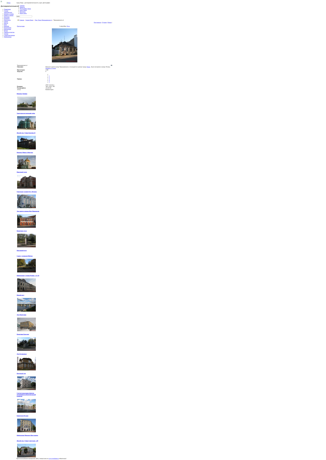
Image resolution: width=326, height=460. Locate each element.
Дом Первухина (21, 315)
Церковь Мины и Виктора (25, 152)
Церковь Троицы (22, 93)
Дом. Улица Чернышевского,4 (43, 20)
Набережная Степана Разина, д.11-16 (28, 275)
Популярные (97, 22)
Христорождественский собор (26, 113)
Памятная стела (22, 231)
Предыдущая (20, 26)
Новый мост (20, 295)
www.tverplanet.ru (54, 458)
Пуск (68, 26)
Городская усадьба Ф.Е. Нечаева (27, 191)
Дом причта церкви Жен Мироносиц (28, 211)
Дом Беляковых (22, 354)
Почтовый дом (21, 373)
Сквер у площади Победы (25, 256)
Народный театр (22, 172)
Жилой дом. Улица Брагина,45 (26, 133)
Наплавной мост (22, 250)
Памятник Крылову (23, 334)
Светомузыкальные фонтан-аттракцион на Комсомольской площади (26, 394)
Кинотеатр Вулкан (22, 415)
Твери (88, 67)
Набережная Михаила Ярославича (27, 435)
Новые (110, 22)
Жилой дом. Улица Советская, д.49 (27, 441)
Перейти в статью (51, 68)
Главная (21, 20)
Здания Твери (29, 20)
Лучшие (104, 22)
